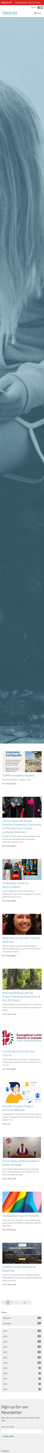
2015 (21, 1389)
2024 (21, 1341)
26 (25, 1302)
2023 (21, 1347)
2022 (21, 1352)
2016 (21, 1384)
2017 (21, 1379)
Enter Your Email (7, 1427)
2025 (21, 1336)
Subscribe (8, 1436)
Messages (21, 1323)
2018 (21, 1373)
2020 (21, 1363)
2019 (21, 1368)
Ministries (21, 1318)
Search (33, 7)
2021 (21, 1357)
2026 (21, 1331)
